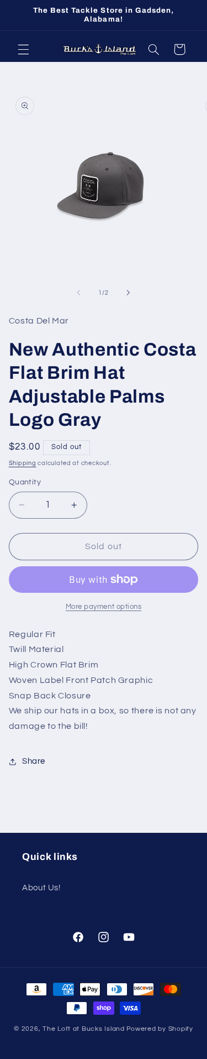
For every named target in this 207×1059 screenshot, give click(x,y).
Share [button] (33, 761)
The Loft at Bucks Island (84, 1029)
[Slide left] (78, 293)
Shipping (22, 463)
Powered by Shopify (159, 1029)
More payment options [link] (104, 607)
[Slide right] (128, 293)
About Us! (41, 888)
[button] (23, 49)
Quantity (25, 482)
